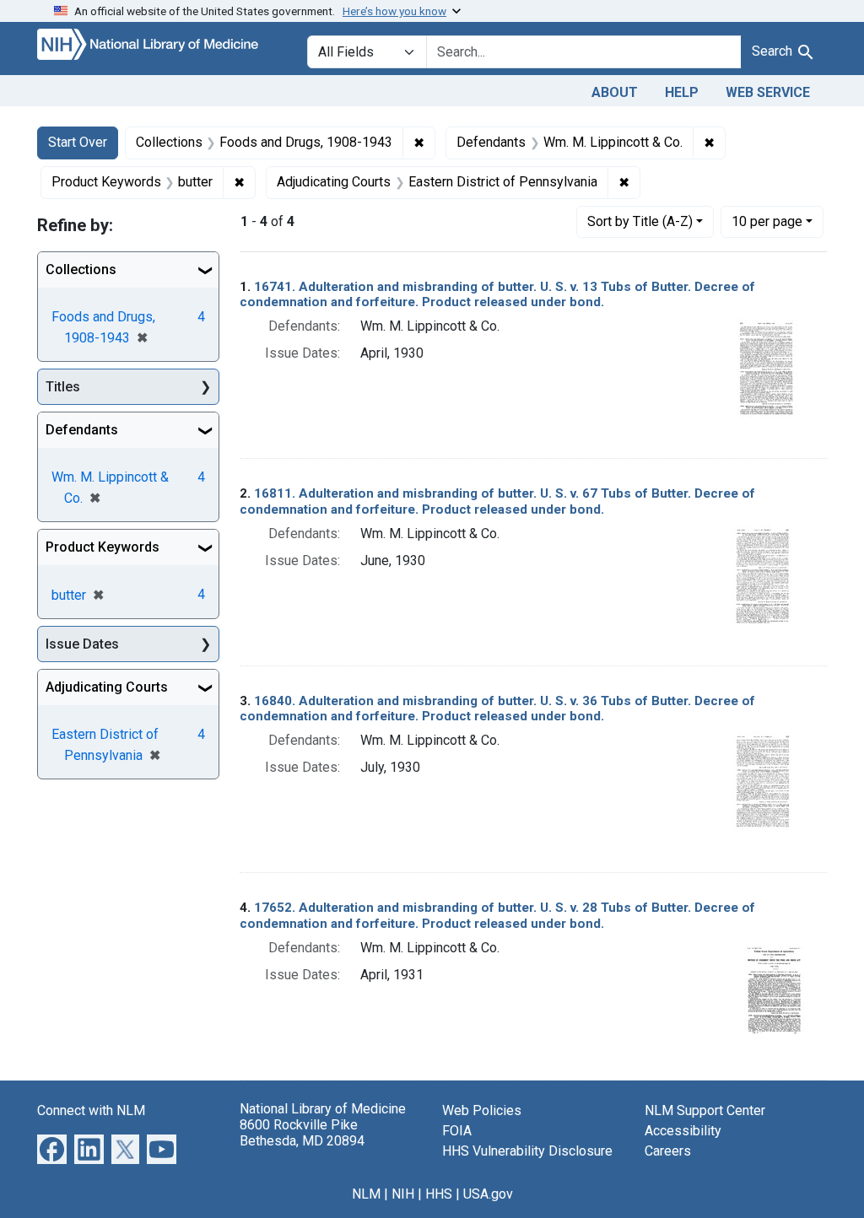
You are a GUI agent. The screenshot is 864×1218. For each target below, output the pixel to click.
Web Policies (481, 1110)
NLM (366, 1194)
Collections (81, 269)
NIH (403, 1194)
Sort (640, 221)
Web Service (768, 92)
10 (767, 221)
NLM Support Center (705, 1110)
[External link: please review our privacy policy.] (52, 1148)
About (614, 92)
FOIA (457, 1131)
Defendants (82, 430)
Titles (63, 387)
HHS (438, 1194)
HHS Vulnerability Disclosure (527, 1151)
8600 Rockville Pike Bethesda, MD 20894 (302, 1133)
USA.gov (488, 1194)
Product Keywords (102, 547)
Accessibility (683, 1131)
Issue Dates (82, 644)
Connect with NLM (91, 1110)
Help (682, 92)
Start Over (77, 142)
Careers (668, 1151)
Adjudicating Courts (107, 687)
